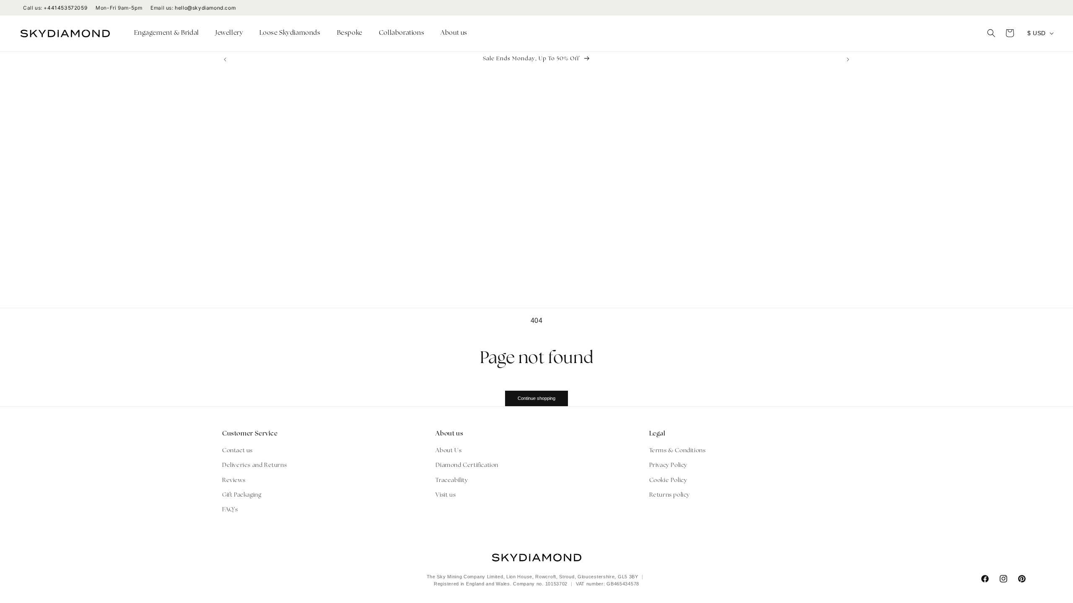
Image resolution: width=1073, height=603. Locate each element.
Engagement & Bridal (166, 33)
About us (454, 33)
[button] (169, 33)
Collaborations (401, 33)
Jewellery (229, 33)
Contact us (237, 451)
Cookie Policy (668, 480)
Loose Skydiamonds (289, 33)
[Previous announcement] (225, 59)
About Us (448, 451)
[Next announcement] (848, 59)
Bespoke (350, 33)
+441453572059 (65, 8)
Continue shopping (536, 398)
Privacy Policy (668, 465)
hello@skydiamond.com (205, 8)
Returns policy (669, 495)
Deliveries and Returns (254, 465)
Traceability (451, 480)
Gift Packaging (241, 495)
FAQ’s (230, 510)
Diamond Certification (466, 465)
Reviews (233, 480)
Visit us (445, 495)
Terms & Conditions (677, 451)
